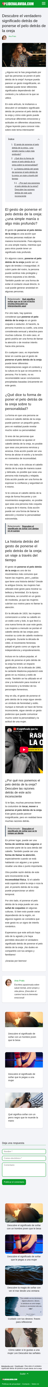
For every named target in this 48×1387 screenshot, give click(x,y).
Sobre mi (35, 1384)
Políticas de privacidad (11, 1384)
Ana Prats (12, 36)
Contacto (26, 1384)
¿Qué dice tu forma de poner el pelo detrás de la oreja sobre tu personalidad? (25, 161)
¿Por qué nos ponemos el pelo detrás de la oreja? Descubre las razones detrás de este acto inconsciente (27, 189)
